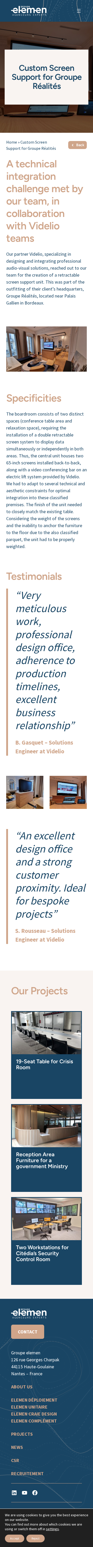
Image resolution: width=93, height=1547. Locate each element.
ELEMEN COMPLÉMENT (34, 1421)
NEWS (17, 1447)
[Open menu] (79, 11)
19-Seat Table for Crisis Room (44, 1064)
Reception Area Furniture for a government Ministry (42, 1160)
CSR (15, 1460)
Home (11, 142)
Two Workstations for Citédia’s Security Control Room (42, 1253)
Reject (36, 1538)
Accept (14, 1538)
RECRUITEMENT (27, 1473)
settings (52, 1529)
